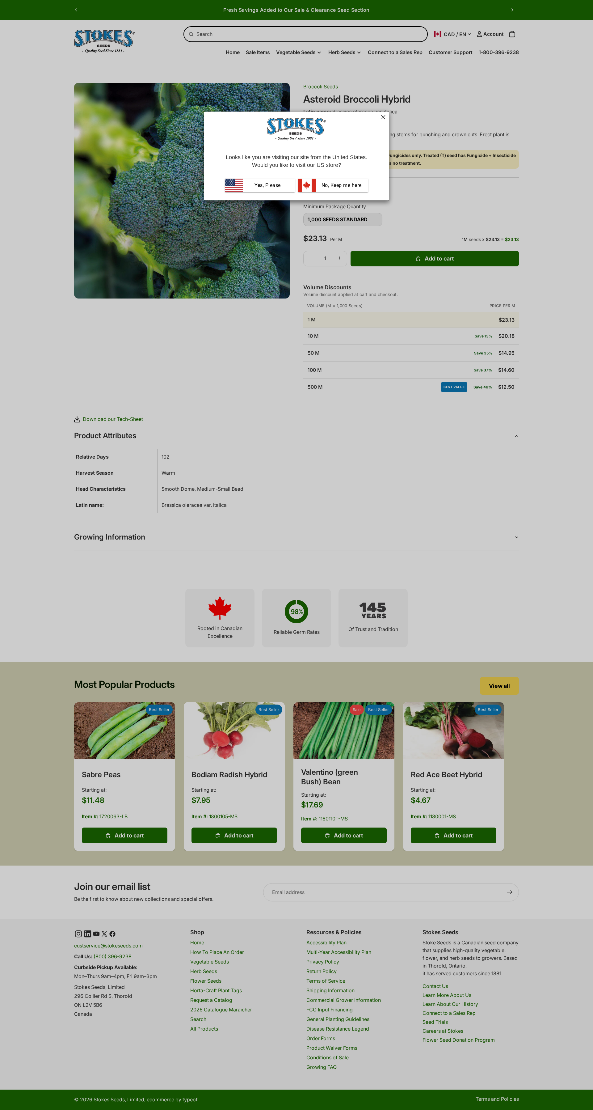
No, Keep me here (341, 185)
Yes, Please (267, 185)
